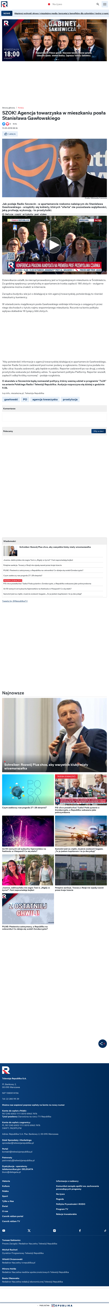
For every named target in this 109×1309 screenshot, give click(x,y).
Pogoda (60, 1199)
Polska (21, 108)
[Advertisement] (54, 1295)
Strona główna (8, 108)
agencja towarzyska (45, 399)
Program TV (62, 1209)
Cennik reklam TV (11, 1221)
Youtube (3, 1230)
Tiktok (105, 1230)
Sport (5, 1196)
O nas (5, 1211)
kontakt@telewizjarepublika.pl (17, 1151)
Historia (6, 1181)
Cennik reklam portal (12, 1216)
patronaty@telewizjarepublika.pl (18, 1160)
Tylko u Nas (8, 1201)
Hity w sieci (99, 431)
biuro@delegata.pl (11, 1172)
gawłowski (11, 399)
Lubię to (12, 134)
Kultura (6, 1186)
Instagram (54, 1230)
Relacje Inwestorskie (66, 1214)
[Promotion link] (54, 40)
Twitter (29, 1230)
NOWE (6, 13)
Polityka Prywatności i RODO (70, 1204)
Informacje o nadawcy (67, 1181)
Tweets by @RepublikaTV (15, 601)
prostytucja (70, 399)
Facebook (79, 1230)
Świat (5, 1206)
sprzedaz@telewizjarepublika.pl (18, 1143)
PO (25, 399)
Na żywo (57, 4)
